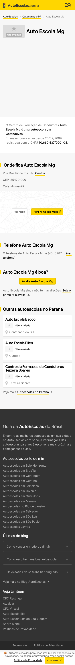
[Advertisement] (37, 77)
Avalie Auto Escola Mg (37, 281)
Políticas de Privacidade (19, 629)
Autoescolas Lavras (16, 526)
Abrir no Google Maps (46, 211)
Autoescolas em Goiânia (19, 491)
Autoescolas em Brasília (19, 470)
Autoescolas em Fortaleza (21, 486)
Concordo (53, 660)
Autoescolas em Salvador (20, 511)
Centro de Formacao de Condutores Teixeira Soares (34, 368)
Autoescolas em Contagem (21, 475)
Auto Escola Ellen (19, 343)
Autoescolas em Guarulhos (21, 496)
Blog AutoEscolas (33, 581)
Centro (40, 173)
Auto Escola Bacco (20, 319)
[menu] (68, 5)
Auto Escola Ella (14, 613)
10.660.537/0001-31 (53, 142)
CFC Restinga (12, 598)
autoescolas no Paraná (33, 392)
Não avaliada (14, 34)
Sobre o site (11, 624)
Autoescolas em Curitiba (20, 481)
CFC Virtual (11, 608)
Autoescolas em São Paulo (21, 521)
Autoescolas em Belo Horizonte (24, 465)
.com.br (20, 5)
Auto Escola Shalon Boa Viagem (25, 619)
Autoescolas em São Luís (20, 516)
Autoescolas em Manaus (19, 501)
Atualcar (8, 603)
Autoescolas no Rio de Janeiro (24, 506)
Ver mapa (19, 211)
